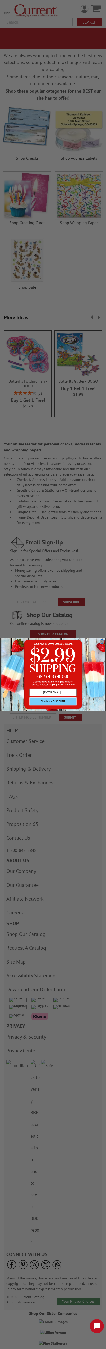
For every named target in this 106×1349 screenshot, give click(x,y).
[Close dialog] (102, 641)
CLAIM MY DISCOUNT (53, 701)
